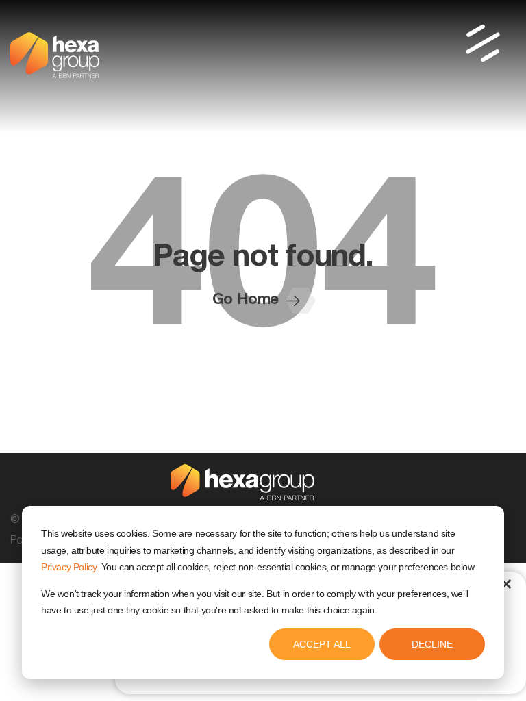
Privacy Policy (68, 566)
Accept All (322, 644)
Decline (432, 644)
